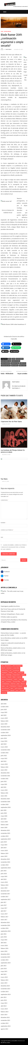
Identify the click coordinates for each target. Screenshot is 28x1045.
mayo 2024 (4, 741)
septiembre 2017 (5, 899)
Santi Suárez (8, 49)
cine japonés (4, 672)
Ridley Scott (22, 365)
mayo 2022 (4, 758)
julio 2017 (3, 902)
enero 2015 (4, 983)
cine (10, 670)
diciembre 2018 (5, 859)
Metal (18, 683)
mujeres (3, 686)
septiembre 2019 (5, 839)
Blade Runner (19, 359)
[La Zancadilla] (16, 4)
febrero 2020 (4, 824)
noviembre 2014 (5, 989)
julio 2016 (3, 934)
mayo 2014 (4, 1003)
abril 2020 (3, 819)
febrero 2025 (4, 721)
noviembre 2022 (5, 750)
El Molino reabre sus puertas (9, 617)
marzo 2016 (4, 945)
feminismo (4, 677)
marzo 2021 (4, 790)
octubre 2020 (4, 804)
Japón (3, 681)
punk (25, 686)
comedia (10, 672)
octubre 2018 (4, 865)
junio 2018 (4, 873)
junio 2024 (4, 738)
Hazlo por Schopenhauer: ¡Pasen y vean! (12, 614)
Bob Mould (9, 668)
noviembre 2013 (5, 1020)
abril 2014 (3, 1006)
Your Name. (4, 479)
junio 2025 (4, 709)
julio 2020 (3, 810)
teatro (12, 688)
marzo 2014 (4, 1009)
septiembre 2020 (5, 807)
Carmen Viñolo (16, 668)
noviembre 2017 (5, 894)
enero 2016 (4, 951)
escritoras (23, 674)
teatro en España (5, 690)
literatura (24, 681)
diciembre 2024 (5, 727)
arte (2, 665)
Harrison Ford (15, 363)
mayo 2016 (4, 940)
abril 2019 (3, 848)
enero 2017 (4, 919)
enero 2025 (4, 724)
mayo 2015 (4, 971)
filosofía (9, 677)
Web (2, 537)
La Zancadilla (13, 1040)
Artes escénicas (8, 665)
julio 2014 (3, 997)
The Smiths (22, 690)
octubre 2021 (4, 778)
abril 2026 (3, 704)
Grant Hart (19, 677)
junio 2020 (4, 813)
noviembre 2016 (5, 925)
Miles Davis (23, 683)
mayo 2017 (4, 908)
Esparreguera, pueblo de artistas (10, 606)
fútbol (14, 677)
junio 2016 (4, 937)
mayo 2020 (4, 816)
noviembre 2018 (5, 862)
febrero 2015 (4, 980)
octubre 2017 (4, 896)
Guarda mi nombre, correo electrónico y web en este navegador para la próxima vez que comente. (14, 547)
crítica (15, 672)
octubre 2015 (4, 960)
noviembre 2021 (5, 776)
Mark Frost (13, 683)
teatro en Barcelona (19, 688)
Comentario (5, 500)
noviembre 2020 (5, 801)
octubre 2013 (4, 1023)
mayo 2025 (4, 712)
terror (17, 690)
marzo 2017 (4, 914)
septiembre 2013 (5, 1026)
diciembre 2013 (5, 1017)
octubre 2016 (4, 928)
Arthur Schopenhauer (17, 665)
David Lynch (20, 672)
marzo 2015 (4, 977)
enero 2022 (4, 770)
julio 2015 (3, 966)
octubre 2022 (4, 753)
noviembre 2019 (5, 833)
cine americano (16, 670)
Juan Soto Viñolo (16, 681)
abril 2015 (3, 974)
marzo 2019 (4, 850)
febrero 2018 (4, 885)
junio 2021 (4, 781)
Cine (2, 31)
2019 (10, 359)
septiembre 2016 (5, 931)
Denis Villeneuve (5, 363)
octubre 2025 (4, 706)
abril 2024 (3, 744)
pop (7, 686)
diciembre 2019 (5, 830)
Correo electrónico (7, 530)
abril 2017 (3, 911)
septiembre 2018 (5, 868)
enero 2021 (4, 796)
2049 (13, 359)
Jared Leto (23, 363)
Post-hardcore (13, 686)
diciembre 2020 (5, 799)
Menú (4, 12)
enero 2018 (4, 888)
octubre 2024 (4, 732)
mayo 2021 (4, 784)
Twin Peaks (4, 692)
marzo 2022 (4, 764)
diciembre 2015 (5, 954)
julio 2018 (3, 871)
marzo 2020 (4, 822)
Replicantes (15, 365)
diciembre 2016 (5, 922)
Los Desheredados (5, 683)
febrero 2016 (4, 948)
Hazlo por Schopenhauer (7, 679)
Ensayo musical (16, 674)
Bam (9, 1042)
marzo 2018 (4, 882)
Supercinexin (7, 31)
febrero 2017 (4, 917)
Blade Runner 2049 (6, 361)
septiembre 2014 (5, 994)
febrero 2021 (4, 793)
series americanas (5, 688)
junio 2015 (4, 968)
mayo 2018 (4, 876)
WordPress (4, 1042)
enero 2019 (4, 856)
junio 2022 (4, 755)
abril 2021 (3, 787)
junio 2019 (4, 842)
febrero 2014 (4, 1012)
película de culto (5, 365)
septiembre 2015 (5, 963)
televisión (12, 690)
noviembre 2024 (5, 730)
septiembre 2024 (5, 735)
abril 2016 (3, 942)
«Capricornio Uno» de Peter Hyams (11, 421)
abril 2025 (3, 715)
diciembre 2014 (5, 986)
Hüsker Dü (21, 679)
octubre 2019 (4, 836)
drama (3, 674)
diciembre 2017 (5, 891)
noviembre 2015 (5, 957)
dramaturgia (8, 674)
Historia (15, 679)
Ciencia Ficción (16, 361)
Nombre (3, 522)
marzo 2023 (4, 747)
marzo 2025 (4, 718)
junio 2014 (4, 1000)
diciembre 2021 (5, 773)
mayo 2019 (4, 845)
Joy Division (8, 681)
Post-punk (20, 686)
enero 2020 (4, 827)
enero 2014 (4, 1014)
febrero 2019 (4, 853)
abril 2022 (3, 761)
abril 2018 (3, 879)
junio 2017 (4, 905)
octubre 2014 (4, 991)
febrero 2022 (4, 767)
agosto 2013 (4, 1029)
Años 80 (3, 668)
